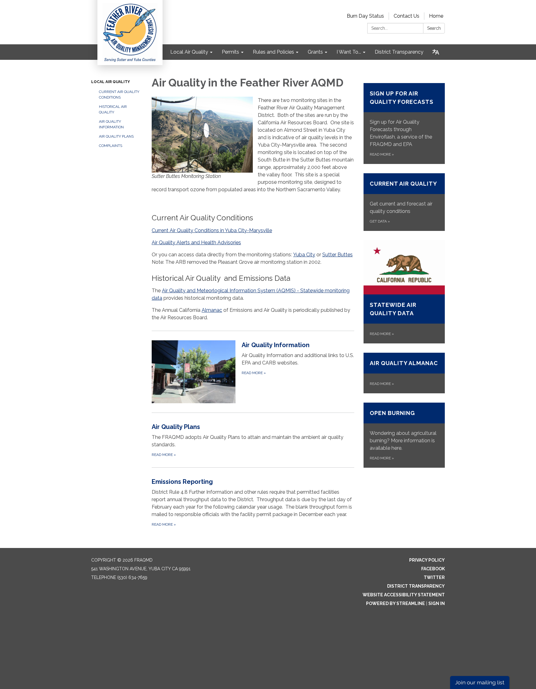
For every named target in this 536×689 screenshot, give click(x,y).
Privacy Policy (427, 560)
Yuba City (304, 255)
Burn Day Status (365, 16)
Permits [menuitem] (230, 52)
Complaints (110, 146)
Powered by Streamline (395, 603)
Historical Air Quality (113, 109)
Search (434, 28)
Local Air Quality (110, 82)
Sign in (436, 603)
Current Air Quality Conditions (119, 94)
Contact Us (406, 16)
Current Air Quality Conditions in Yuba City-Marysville (212, 230)
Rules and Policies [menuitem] (273, 52)
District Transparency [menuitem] (399, 52)
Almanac (212, 310)
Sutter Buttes (337, 255)
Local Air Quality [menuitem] (189, 52)
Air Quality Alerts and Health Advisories (196, 242)
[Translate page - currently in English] (436, 52)
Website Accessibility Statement (404, 594)
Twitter (434, 577)
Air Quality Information (111, 124)
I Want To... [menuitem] (349, 52)
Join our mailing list (479, 682)
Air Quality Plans (116, 136)
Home (436, 16)
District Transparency (416, 586)
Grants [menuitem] (315, 52)
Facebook (433, 568)
